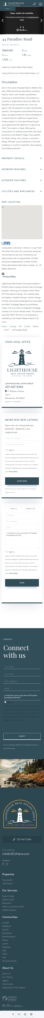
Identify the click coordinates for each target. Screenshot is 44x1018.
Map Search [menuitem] (7, 880)
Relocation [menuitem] (6, 903)
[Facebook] (3, 864)
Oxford (27, 326)
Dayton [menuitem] (5, 929)
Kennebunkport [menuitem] (8, 936)
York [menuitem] (4, 957)
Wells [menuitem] (4, 954)
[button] (3, 20)
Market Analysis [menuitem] (9, 910)
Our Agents (17, 401)
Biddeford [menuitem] (6, 926)
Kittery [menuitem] (5, 940)
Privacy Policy (9, 276)
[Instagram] (7, 864)
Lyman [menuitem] (5, 943)
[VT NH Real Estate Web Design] (22, 999)
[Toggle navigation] (40, 4)
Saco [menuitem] (4, 950)
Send (22, 582)
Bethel (35, 326)
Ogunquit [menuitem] (6, 947)
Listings (12, 326)
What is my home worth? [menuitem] (13, 906)
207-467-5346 (14, 387)
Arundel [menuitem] (5, 922)
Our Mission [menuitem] (7, 977)
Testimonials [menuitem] (7, 984)
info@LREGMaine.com (15, 854)
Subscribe (22, 481)
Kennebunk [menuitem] (7, 933)
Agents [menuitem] (5, 980)
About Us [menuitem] (6, 973)
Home (4, 326)
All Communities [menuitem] (9, 961)
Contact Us (8, 401)
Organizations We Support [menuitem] (13, 987)
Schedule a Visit (30, 508)
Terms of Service (11, 597)
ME (20, 326)
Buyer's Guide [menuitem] (8, 896)
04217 (7, 330)
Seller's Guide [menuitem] (8, 899)
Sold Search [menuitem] (7, 883)
